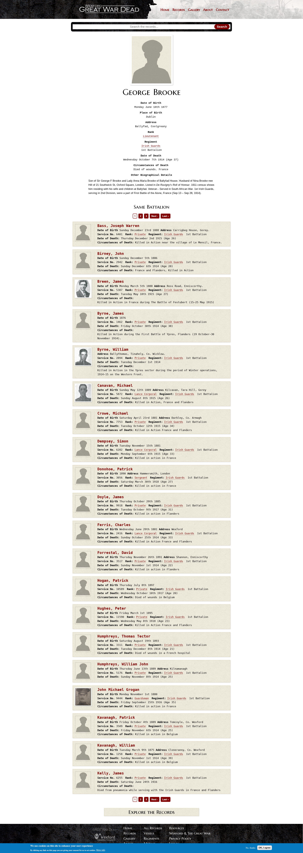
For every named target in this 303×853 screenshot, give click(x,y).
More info (100, 849)
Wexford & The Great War (190, 833)
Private (140, 234)
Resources (176, 828)
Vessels (149, 833)
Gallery (194, 10)
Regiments (151, 838)
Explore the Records (151, 812)
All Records (153, 828)
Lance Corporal (146, 394)
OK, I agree (264, 847)
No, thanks (250, 847)
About (208, 10)
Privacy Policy (180, 838)
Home (164, 10)
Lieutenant (151, 136)
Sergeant (141, 477)
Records (178, 10)
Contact (222, 10)
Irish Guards (150, 146)
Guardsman (142, 698)
